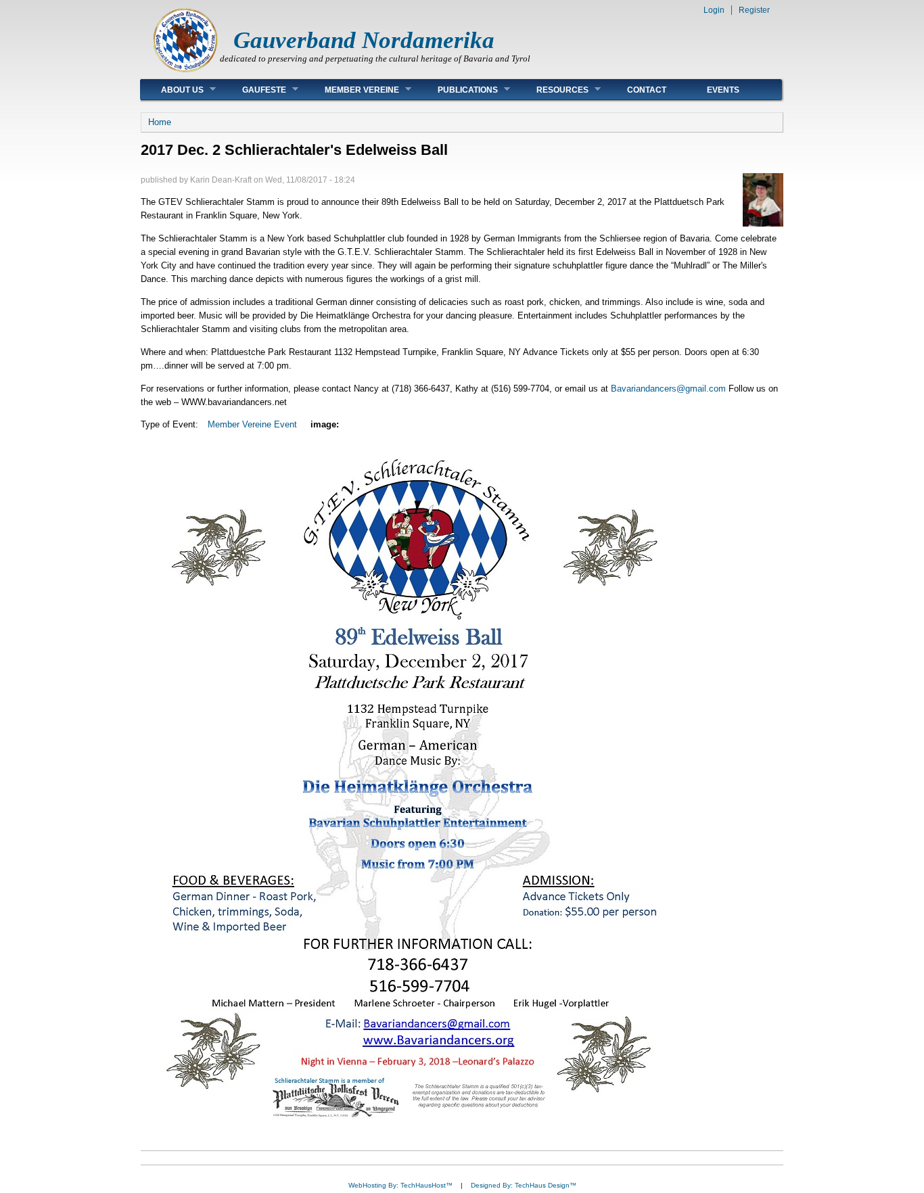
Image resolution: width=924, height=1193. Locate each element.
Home (159, 122)
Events (723, 90)
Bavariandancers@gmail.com (668, 388)
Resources (552, 90)
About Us (172, 90)
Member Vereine (351, 90)
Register (754, 10)
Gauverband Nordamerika (363, 40)
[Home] (185, 71)
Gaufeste (254, 90)
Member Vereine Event (252, 424)
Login (713, 10)
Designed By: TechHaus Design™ (523, 1185)
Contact (646, 90)
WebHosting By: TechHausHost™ (400, 1185)
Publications (457, 90)
